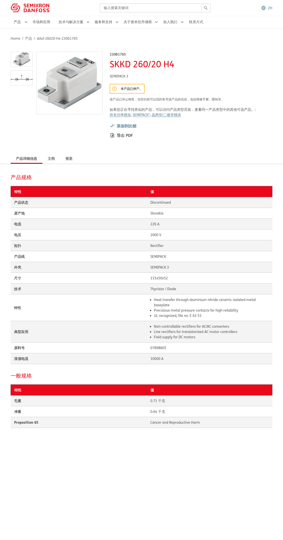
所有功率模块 (120, 114)
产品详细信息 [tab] (26, 158)
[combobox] (155, 8)
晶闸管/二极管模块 (166, 114)
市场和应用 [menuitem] (41, 21)
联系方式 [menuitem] (196, 21)
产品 (28, 38)
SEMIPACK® (141, 114)
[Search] (205, 8)
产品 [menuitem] (17, 21)
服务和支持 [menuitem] (103, 21)
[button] (266, 8)
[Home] (30, 7)
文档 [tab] (51, 158)
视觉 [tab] (69, 158)
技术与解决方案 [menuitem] (71, 21)
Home (15, 38)
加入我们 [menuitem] (170, 21)
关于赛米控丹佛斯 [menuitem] (138, 21)
